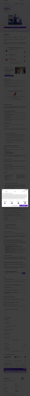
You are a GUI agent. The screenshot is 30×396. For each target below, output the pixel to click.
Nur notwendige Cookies (14, 205)
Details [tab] (15, 191)
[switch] (12, 203)
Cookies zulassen (23, 205)
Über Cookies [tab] (23, 191)
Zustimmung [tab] (6, 191)
